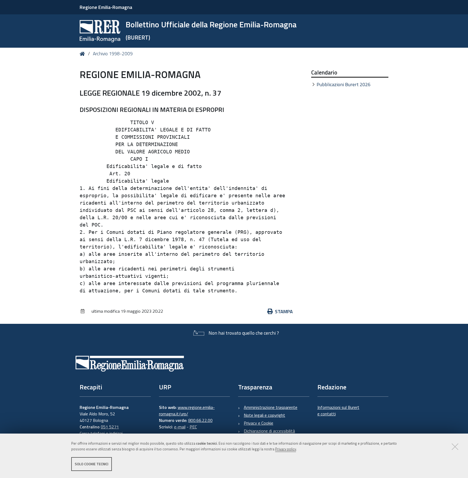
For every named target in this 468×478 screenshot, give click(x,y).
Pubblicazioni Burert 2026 (343, 84)
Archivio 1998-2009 (113, 53)
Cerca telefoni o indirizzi (101, 433)
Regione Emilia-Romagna (106, 7)
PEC (193, 427)
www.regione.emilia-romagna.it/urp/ (187, 410)
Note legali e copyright (264, 415)
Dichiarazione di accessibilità (269, 431)
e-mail (180, 427)
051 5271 (110, 427)
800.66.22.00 (200, 420)
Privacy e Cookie (258, 423)
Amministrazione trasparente (270, 407)
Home (83, 53)
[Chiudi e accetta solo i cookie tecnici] (455, 446)
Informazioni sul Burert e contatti (338, 410)
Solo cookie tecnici (91, 464)
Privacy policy (285, 449)
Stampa (284, 311)
